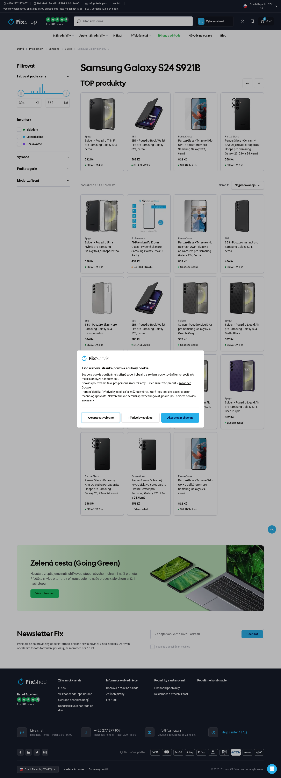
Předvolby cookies (140, 417)
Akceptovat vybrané (101, 417)
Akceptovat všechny (180, 417)
